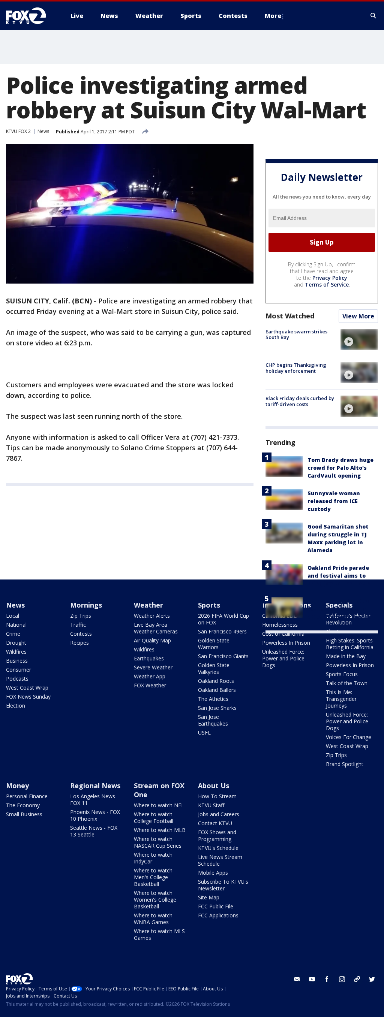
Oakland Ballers (217, 689)
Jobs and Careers (218, 814)
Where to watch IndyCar (153, 858)
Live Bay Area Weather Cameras (156, 628)
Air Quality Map (152, 640)
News (43, 131)
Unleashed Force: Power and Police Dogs (283, 658)
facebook (327, 979)
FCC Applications (218, 915)
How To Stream (217, 796)
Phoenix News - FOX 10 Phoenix (95, 815)
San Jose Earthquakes (213, 720)
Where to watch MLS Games (159, 934)
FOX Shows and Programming (217, 835)
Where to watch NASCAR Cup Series (158, 842)
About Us (213, 785)
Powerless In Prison (286, 642)
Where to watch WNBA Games (153, 919)
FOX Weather (150, 685)
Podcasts (17, 678)
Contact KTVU (215, 823)
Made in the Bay (346, 656)
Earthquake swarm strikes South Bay (296, 334)
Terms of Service (327, 284)
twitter (372, 979)
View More (358, 316)
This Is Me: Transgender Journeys (341, 698)
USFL (204, 732)
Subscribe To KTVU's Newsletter (223, 885)
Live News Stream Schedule (220, 860)
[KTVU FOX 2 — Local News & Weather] (31, 16)
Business (17, 660)
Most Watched (290, 315)
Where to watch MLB (160, 829)
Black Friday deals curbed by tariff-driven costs (300, 401)
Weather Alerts (152, 615)
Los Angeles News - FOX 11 (94, 799)
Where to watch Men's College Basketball (153, 877)
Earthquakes (149, 658)
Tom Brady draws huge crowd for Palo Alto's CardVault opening (341, 467)
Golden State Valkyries (214, 668)
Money (17, 785)
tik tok (357, 979)
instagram (342, 979)
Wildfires (16, 651)
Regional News (95, 785)
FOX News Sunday (28, 696)
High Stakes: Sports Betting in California (350, 644)
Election (15, 705)
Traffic (78, 624)
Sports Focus (342, 674)
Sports (209, 604)
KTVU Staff (211, 805)
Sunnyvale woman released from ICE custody (334, 501)
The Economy (23, 805)
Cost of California (283, 633)
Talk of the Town (347, 683)
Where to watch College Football (153, 817)
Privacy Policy (329, 277)
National (16, 624)
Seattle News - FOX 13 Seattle (93, 831)
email (297, 979)
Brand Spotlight (344, 764)
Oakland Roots (216, 680)
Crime (13, 633)
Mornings (86, 604)
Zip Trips (80, 615)
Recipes (79, 642)
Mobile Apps (213, 872)
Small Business (24, 814)
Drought (16, 642)
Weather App (149, 676)
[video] (359, 339)
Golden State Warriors (214, 644)
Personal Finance (27, 796)
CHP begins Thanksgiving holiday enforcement (296, 367)
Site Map (208, 897)
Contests (81, 633)
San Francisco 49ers (222, 631)
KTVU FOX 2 (18, 131)
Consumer (18, 669)
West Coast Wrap (27, 687)
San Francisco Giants (223, 656)
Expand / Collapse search (373, 15)
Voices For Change (348, 737)
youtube (312, 979)
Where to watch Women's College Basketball (155, 899)
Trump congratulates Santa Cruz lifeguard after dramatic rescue (339, 608)
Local (12, 615)
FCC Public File (215, 906)
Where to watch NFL (159, 805)
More (273, 16)
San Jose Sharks (217, 707)
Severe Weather (153, 667)
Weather (148, 604)
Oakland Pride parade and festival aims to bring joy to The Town (339, 575)
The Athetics (213, 698)
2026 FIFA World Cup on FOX (223, 619)
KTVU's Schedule (218, 847)
